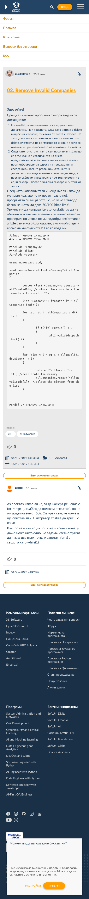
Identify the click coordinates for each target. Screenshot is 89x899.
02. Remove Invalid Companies (41, 90)
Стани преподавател (61, 674)
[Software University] (16, 7)
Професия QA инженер (62, 668)
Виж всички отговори (44, 475)
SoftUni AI (54, 726)
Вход (64, 7)
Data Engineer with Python (23, 778)
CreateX (11, 651)
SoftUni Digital (56, 713)
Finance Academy (58, 752)
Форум (8, 18)
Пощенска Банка (17, 639)
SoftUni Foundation (60, 739)
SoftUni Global (56, 745)
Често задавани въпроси (63, 619)
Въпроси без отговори (20, 46)
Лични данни (56, 687)
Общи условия (57, 681)
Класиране (11, 37)
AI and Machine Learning (22, 739)
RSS (6, 56)
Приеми (54, 885)
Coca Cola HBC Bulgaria (21, 645)
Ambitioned (13, 658)
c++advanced (27, 434)
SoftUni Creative (58, 720)
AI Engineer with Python (21, 772)
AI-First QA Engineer (19, 794)
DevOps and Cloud (18, 755)
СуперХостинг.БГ (17, 626)
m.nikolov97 (22, 74)
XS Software (14, 619)
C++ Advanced (58, 458)
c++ (10, 434)
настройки (33, 885)
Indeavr (11, 632)
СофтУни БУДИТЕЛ (60, 733)
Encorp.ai (12, 664)
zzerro (19, 488)
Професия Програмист (62, 642)
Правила (9, 28)
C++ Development (17, 723)
